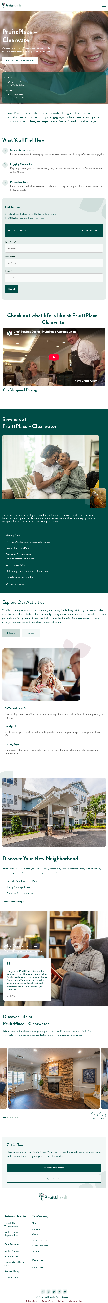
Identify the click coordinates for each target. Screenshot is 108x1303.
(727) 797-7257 (15, 81)
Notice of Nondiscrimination (69, 1301)
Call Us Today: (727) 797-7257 (20, 60)
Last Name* (10, 256)
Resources (37, 1260)
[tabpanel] (54, 702)
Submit (11, 289)
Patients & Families (15, 1216)
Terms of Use (47, 1301)
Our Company (40, 1216)
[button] (98, 5)
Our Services (11, 1244)
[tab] (11, 633)
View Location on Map (12, 901)
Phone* (8, 271)
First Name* (10, 241)
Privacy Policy (32, 1301)
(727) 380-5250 (16, 85)
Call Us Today (54, 230)
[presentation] (94, 1115)
